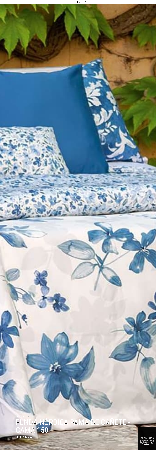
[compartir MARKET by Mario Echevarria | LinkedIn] (26, 437)
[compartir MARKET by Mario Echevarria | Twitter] (23, 437)
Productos (40, 2)
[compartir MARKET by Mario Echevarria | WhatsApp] (31, 437)
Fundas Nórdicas (23, 417)
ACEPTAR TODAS (147, 444)
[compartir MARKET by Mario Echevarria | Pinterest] (28, 437)
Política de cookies (150, 442)
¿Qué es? (96, 2)
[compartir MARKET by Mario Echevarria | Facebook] (20, 437)
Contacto (118, 2)
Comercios (63, 2)
